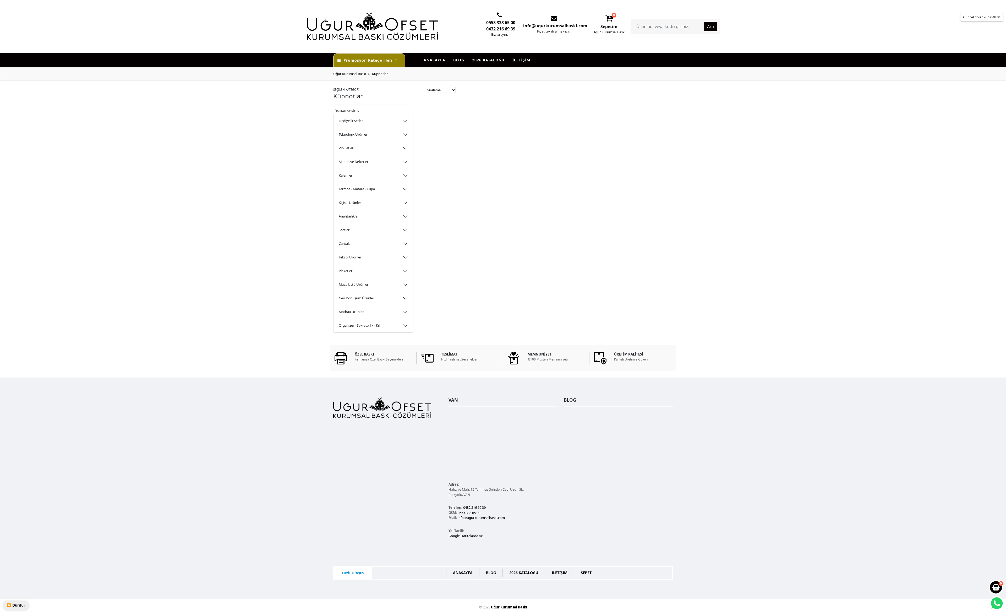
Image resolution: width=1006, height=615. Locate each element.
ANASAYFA (434, 59)
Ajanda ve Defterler (353, 161)
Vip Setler (346, 148)
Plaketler (345, 270)
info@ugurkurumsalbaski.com (555, 26)
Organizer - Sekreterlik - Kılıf (360, 325)
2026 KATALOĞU (488, 59)
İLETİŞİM (521, 59)
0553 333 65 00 (500, 22)
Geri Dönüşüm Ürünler (356, 298)
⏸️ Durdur (16, 605)
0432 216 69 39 (500, 29)
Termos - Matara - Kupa (357, 189)
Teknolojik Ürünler (353, 134)
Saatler (344, 229)
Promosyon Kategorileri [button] (368, 60)
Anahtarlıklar (349, 216)
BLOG (458, 59)
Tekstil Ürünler (350, 257)
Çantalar (345, 243)
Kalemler (345, 175)
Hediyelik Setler (351, 120)
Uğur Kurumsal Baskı (349, 73)
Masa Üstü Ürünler (353, 284)
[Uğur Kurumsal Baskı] (385, 26)
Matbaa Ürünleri (351, 311)
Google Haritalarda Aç (466, 535)
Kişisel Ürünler (350, 202)
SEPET (586, 572)
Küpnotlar (380, 73)
